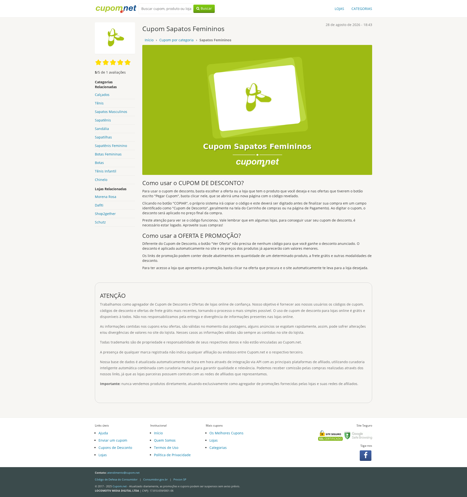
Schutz (100, 222)
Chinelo (101, 179)
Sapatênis (103, 120)
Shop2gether (105, 213)
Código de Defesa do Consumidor (116, 479)
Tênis (99, 103)
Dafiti (99, 205)
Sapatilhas (103, 137)
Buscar (206, 8)
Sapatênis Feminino (111, 145)
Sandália (102, 128)
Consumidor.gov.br (155, 479)
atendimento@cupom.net (123, 472)
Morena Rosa (105, 196)
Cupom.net (120, 486)
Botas (99, 162)
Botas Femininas (108, 154)
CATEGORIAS (361, 8)
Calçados (102, 94)
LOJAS (339, 8)
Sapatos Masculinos (111, 111)
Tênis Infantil (105, 171)
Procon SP (179, 479)
